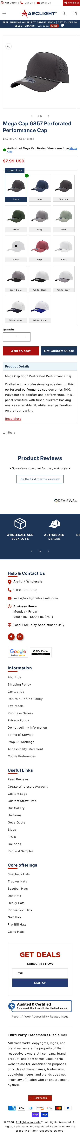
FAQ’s (12, 837)
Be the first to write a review (40, 479)
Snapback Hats (19, 874)
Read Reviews (18, 779)
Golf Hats (15, 917)
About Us (14, 677)
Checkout (73, 2)
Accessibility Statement (25, 749)
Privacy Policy (18, 720)
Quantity (9, 329)
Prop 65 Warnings (21, 742)
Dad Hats (14, 896)
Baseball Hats (18, 888)
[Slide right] (48, 116)
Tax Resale (16, 706)
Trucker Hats (17, 881)
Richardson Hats (20, 910)
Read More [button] (13, 418)
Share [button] (11, 432)
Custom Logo (17, 794)
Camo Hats (16, 931)
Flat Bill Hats (17, 924)
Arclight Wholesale (28, 1122)
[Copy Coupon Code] (62, 25)
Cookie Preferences (22, 756)
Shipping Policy (19, 684)
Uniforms (15, 815)
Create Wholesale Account (28, 786)
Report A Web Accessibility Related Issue (40, 1016)
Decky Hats (16, 903)
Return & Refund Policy (25, 699)
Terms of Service (21, 735)
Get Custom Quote (59, 351)
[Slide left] (31, 116)
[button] (4, 13)
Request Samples (21, 851)
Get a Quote (16, 822)
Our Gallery (16, 808)
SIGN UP (40, 983)
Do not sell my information (27, 727)
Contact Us (16, 691)
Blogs (12, 829)
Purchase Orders (20, 713)
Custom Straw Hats (22, 801)
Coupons (14, 844)
